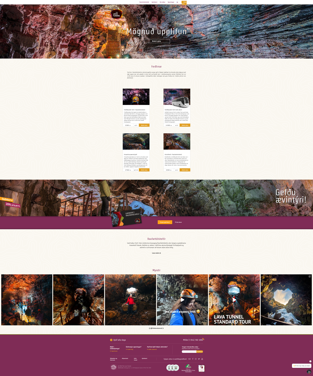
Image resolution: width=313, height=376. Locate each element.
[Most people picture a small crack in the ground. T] (26, 299)
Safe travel (135, 359)
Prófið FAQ (130, 349)
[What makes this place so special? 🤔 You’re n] (286, 299)
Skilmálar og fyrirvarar (113, 359)
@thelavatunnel (157, 328)
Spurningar (171, 2)
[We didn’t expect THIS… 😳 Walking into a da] (182, 299)
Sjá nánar (179, 222)
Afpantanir (125, 358)
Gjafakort (154, 2)
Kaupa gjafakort (165, 222)
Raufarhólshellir (144, 2)
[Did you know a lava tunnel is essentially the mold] (78, 299)
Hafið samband (152, 349)
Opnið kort (114, 351)
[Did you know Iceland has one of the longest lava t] (130, 299)
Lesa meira (156, 253)
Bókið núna (156, 41)
